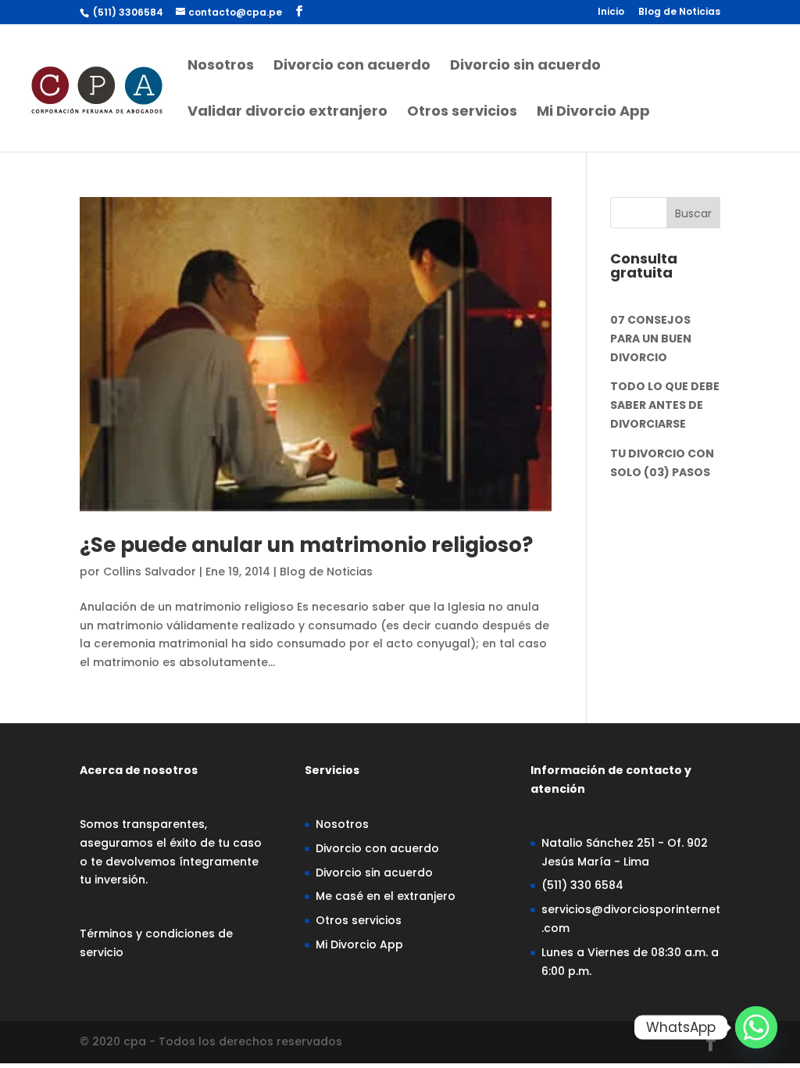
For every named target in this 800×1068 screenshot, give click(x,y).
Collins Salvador (149, 571)
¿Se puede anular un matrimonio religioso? (306, 545)
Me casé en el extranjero (385, 896)
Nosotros (221, 66)
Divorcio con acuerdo (351, 66)
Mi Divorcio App (593, 113)
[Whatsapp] (756, 1027)
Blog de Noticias (679, 12)
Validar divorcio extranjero (288, 113)
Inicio (611, 12)
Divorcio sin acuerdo (525, 66)
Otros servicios (462, 113)
